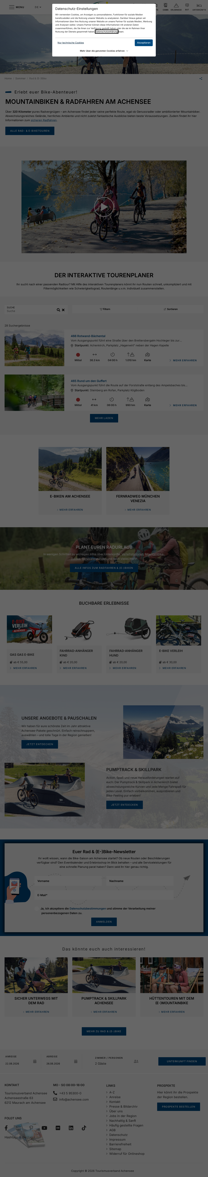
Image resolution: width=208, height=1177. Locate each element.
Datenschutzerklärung (107, 31)
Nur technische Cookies (71, 42)
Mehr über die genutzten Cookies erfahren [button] (102, 50)
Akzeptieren (143, 42)
